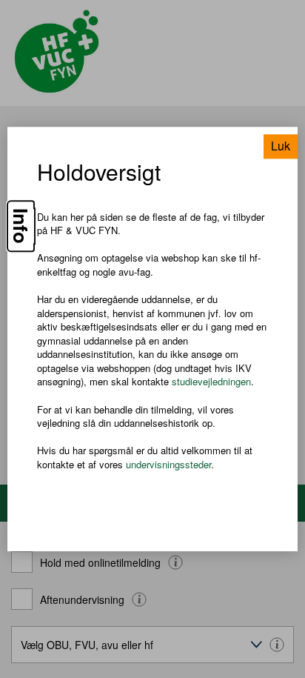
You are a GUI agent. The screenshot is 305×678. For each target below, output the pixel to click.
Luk (280, 145)
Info (20, 226)
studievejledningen (211, 382)
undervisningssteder (168, 464)
